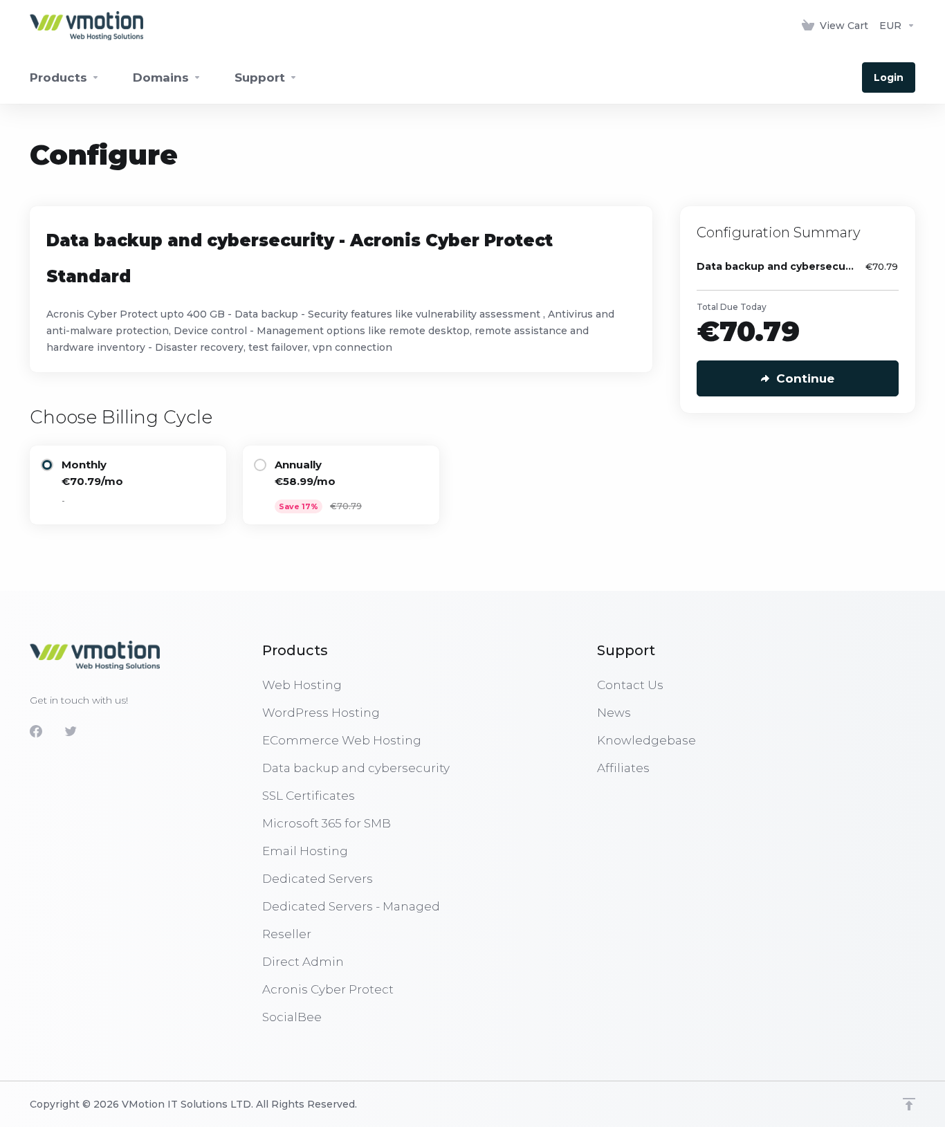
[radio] (47, 465)
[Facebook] (36, 731)
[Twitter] (70, 731)
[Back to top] (909, 1104)
